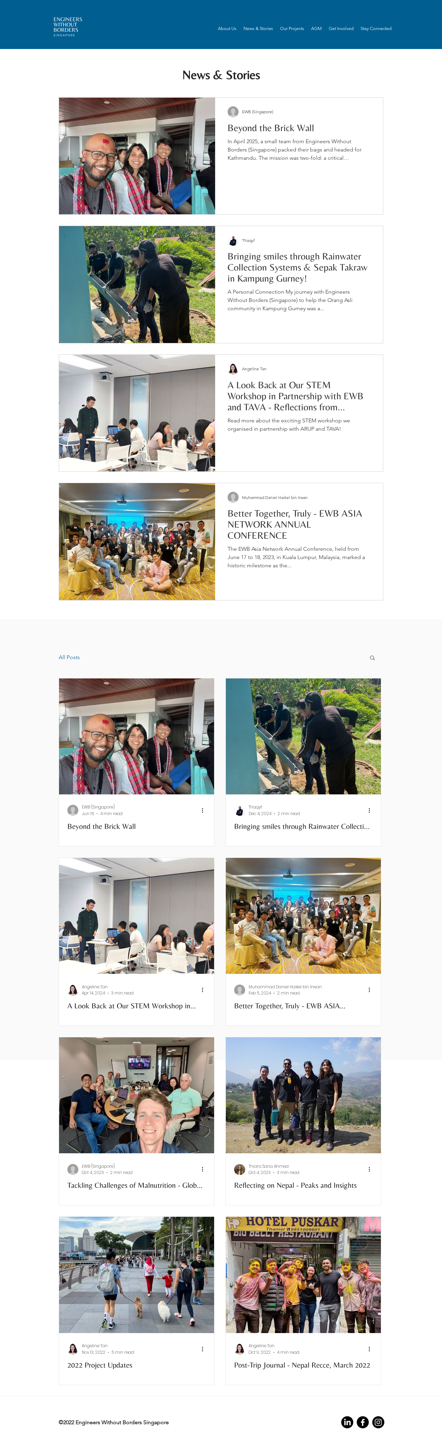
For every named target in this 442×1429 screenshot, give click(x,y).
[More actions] (205, 810)
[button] (227, 28)
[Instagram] (378, 1422)
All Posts (69, 657)
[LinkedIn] (347, 1422)
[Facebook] (363, 1422)
